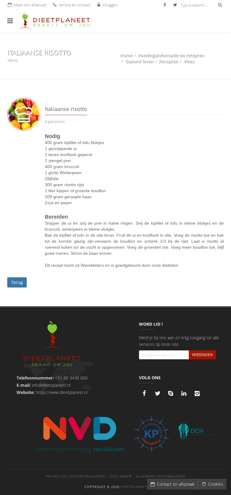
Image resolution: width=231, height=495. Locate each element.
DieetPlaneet (134, 486)
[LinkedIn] (184, 393)
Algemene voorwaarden (161, 476)
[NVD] (79, 433)
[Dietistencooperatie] (197, 431)
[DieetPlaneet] (52, 344)
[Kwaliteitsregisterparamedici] (152, 434)
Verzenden (202, 354)
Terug (17, 282)
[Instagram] (197, 393)
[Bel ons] (170, 393)
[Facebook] (144, 393)
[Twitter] (157, 393)
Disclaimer (120, 476)
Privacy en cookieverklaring (75, 476)
